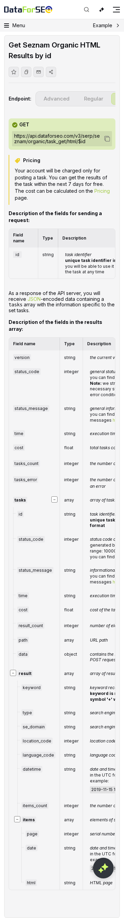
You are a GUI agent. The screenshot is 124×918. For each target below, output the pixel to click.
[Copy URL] (26, 72)
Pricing (102, 191)
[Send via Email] (38, 72)
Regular (93, 98)
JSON (34, 299)
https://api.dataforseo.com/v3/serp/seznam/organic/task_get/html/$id (57, 138)
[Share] (51, 72)
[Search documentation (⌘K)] (86, 9)
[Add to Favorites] (14, 72)
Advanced (57, 98)
